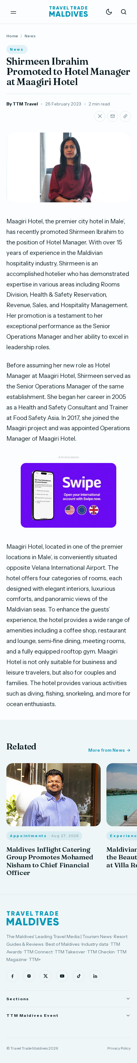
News (30, 35)
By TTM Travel (22, 103)
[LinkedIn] (95, 976)
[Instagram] (29, 976)
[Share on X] (99, 116)
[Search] (124, 12)
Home (12, 35)
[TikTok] (79, 976)
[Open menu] (13, 12)
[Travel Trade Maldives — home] (68, 12)
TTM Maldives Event (32, 1015)
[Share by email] (112, 116)
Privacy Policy (119, 1048)
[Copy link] (125, 116)
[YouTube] (62, 976)
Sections (17, 998)
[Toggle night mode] (109, 12)
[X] (46, 976)
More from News (106, 750)
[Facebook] (12, 976)
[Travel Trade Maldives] (32, 918)
